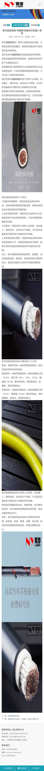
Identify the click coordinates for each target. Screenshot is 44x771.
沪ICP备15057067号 (17, 737)
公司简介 (36, 768)
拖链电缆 (10, 42)
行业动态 (35, 25)
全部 (6, 25)
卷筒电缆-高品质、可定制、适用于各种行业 (23, 719)
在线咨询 (22, 768)
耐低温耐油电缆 (13, 716)
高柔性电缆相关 (20, 25)
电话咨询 (9, 768)
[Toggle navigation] (39, 5)
